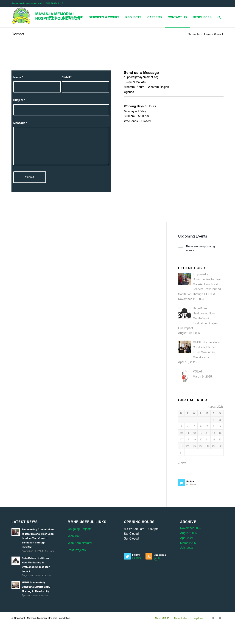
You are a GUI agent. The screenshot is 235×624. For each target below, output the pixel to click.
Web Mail (74, 536)
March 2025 (188, 542)
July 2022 (186, 547)
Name (18, 77)
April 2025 (186, 537)
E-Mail (67, 77)
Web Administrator (80, 542)
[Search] (219, 17)
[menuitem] (52, 17)
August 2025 (188, 533)
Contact (17, 33)
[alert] (201, 248)
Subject (19, 100)
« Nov (182, 463)
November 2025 (190, 528)
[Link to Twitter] (213, 617)
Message (20, 123)
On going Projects (80, 528)
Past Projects (77, 550)
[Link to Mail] (220, 617)
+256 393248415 (135, 82)
